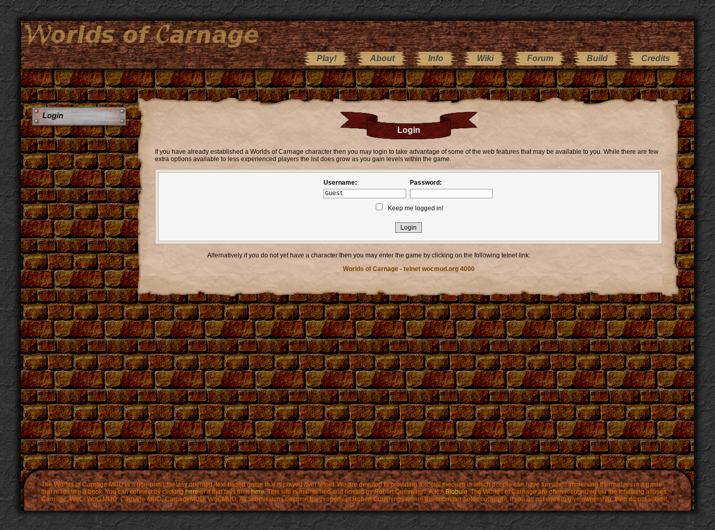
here (191, 491)
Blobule (456, 491)
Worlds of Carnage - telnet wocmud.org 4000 (409, 269)
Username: (340, 182)
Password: (426, 182)
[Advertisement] (80, 293)
